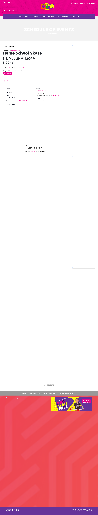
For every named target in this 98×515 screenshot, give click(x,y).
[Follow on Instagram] (14, 510)
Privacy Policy (90, 509)
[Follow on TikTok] (18, 510)
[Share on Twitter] (49, 385)
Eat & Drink (35, 16)
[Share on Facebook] (47, 385)
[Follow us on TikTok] (12, 3)
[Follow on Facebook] (12, 510)
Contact (73, 393)
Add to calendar (10, 81)
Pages (50, 26)
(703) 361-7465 (10, 10)
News (67, 393)
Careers (61, 393)
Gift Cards (91, 3)
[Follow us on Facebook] (4, 3)
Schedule (44, 16)
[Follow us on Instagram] (6, 3)
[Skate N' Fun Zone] (8, 511)
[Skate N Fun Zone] (48, 6)
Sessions (9, 106)
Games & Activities (24, 16)
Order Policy (74, 509)
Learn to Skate (65, 16)
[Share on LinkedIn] (52, 385)
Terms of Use (79, 509)
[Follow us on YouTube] (9, 3)
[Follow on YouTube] (16, 510)
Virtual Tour (32, 393)
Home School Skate (23, 100)
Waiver (83, 3)
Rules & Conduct (51, 393)
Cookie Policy (85, 509)
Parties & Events (53, 16)
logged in (33, 151)
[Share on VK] (53, 385)
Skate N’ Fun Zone (41, 90)
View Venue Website (41, 103)
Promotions (75, 16)
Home (47, 26)
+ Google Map (56, 95)
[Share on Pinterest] (50, 385)
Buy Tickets (7, 73)
